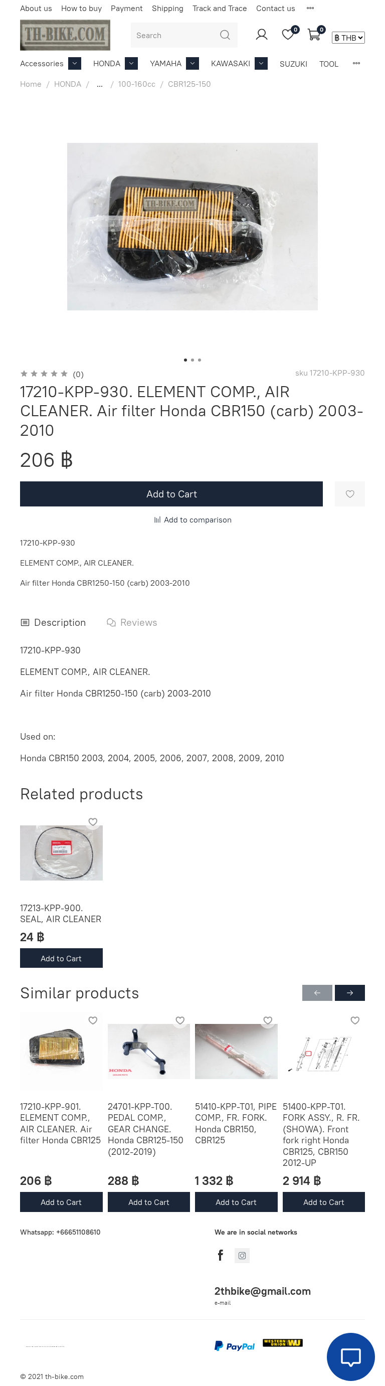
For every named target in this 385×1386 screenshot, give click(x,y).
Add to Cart (61, 958)
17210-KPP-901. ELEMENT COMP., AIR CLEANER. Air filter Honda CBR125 (60, 1123)
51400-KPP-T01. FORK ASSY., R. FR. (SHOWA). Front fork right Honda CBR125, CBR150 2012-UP (321, 1135)
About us (36, 8)
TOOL (328, 64)
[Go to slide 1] (185, 360)
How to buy (81, 8)
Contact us (275, 8)
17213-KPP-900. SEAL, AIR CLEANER (60, 913)
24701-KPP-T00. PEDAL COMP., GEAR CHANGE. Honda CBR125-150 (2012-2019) (145, 1129)
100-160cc (136, 84)
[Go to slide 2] (192, 360)
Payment (127, 8)
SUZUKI (293, 64)
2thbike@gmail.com (263, 1291)
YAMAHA (165, 63)
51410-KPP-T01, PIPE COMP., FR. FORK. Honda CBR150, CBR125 (236, 1123)
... (100, 83)
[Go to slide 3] (199, 360)
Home (31, 84)
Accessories (42, 63)
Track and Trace (219, 8)
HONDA (106, 63)
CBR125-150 (189, 84)
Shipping (167, 8)
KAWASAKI (230, 63)
